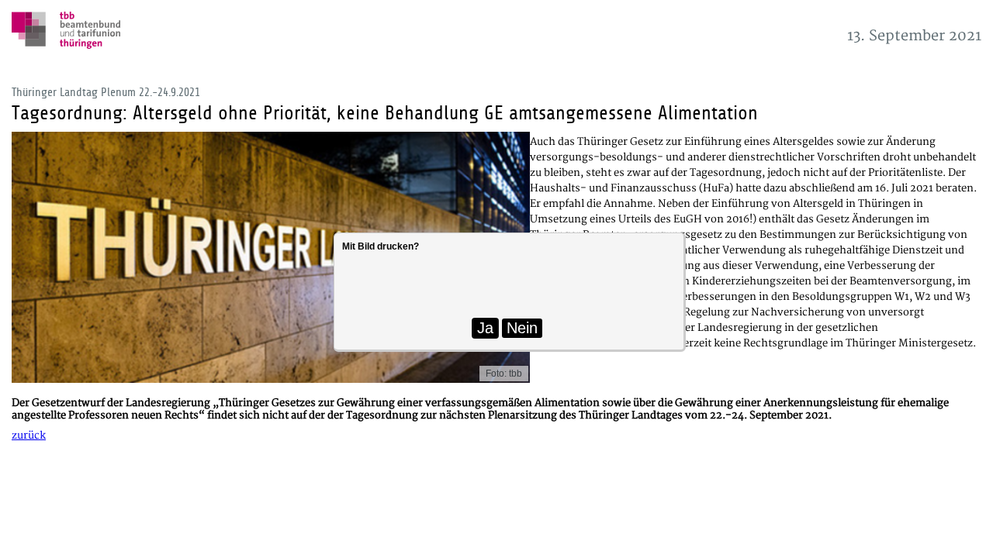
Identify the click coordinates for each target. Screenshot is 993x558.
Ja (485, 327)
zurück (29, 435)
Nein (522, 327)
